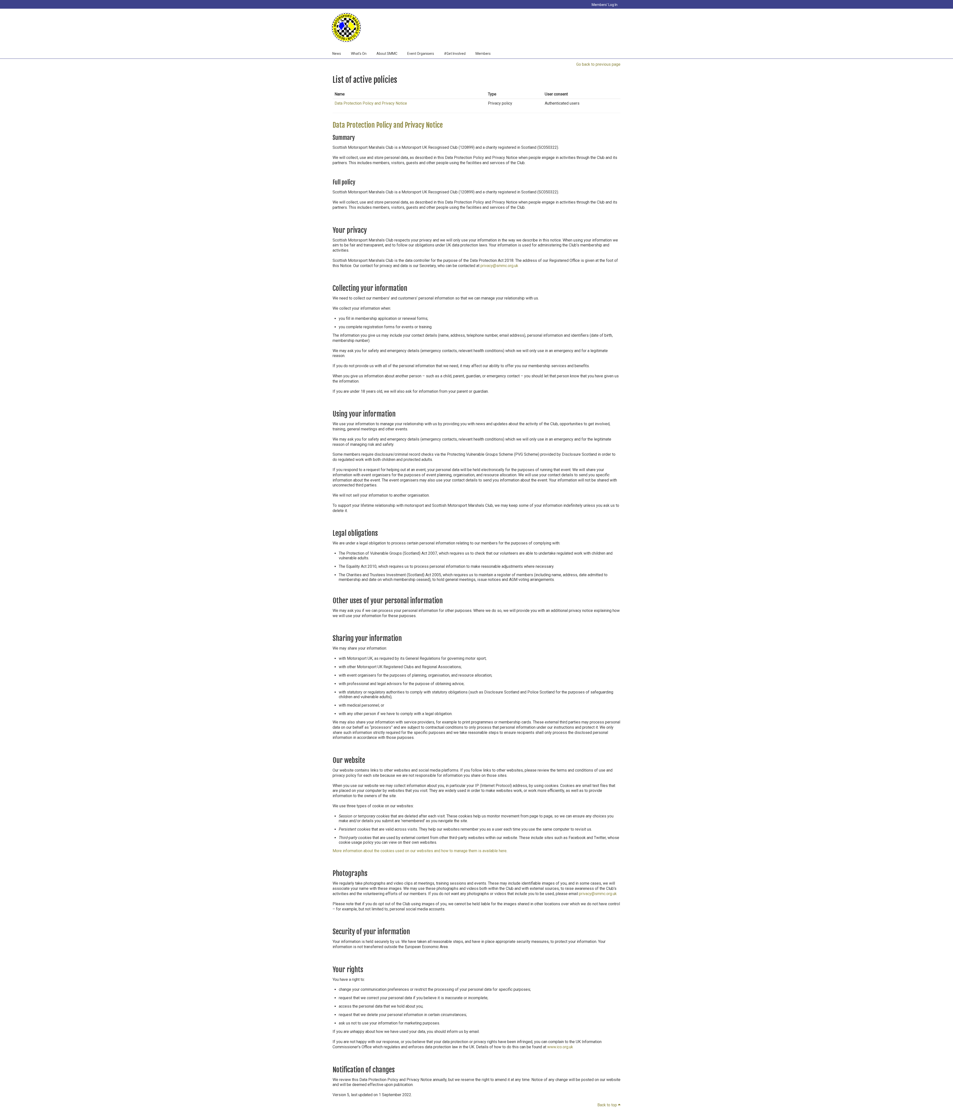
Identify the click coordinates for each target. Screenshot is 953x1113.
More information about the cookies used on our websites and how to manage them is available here (420, 850)
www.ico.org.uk (560, 1047)
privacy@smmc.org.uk (499, 265)
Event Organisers (420, 54)
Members (483, 54)
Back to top (608, 1105)
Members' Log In (604, 5)
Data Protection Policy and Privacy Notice (371, 103)
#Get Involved (455, 54)
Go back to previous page (598, 64)
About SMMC (386, 54)
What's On (359, 54)
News (336, 54)
